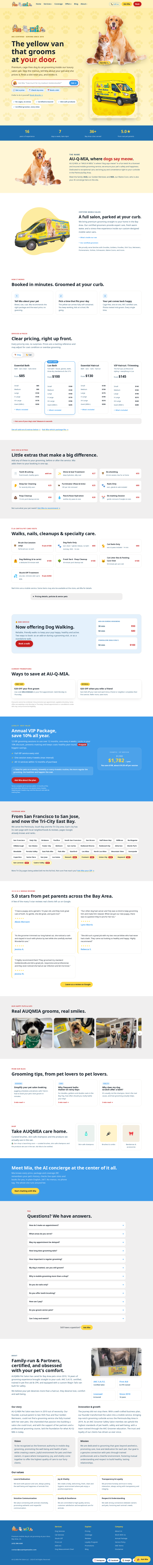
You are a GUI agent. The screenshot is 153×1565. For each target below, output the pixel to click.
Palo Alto (61, 851)
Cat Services (59, 1535)
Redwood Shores (87, 846)
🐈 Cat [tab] (29, 355)
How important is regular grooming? (45, 1259)
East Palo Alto (47, 851)
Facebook (114, 1560)
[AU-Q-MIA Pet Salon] (22, 4)
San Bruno (90, 840)
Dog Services (60, 1531)
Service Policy (120, 1542)
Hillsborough (18, 846)
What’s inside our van (88, 237)
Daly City (33, 840)
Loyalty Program (91, 1542)
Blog (76, 4)
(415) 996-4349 (17, 1543)
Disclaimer (119, 1549)
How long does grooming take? (43, 1250)
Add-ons (58, 1545)
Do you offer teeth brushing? (42, 1293)
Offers (68, 4)
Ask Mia (127, 4)
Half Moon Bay (105, 840)
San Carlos (71, 846)
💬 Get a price (18, 90)
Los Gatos (56, 857)
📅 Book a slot (53, 90)
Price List (58, 1542)
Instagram (101, 1560)
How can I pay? (36, 1301)
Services (48, 4)
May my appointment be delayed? (44, 1242)
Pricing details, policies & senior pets (51, 596)
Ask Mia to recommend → (49, 508)
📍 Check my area (36, 90)
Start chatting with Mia (25, 1191)
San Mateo (33, 846)
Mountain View (117, 851)
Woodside (17, 851)
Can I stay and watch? (39, 1318)
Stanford (73, 851)
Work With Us (120, 1535)
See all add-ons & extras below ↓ (26, 429)
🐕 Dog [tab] (17, 355)
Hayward (124, 857)
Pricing (87, 1531)
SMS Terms (119, 1545)
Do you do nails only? (38, 1284)
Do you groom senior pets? (41, 1310)
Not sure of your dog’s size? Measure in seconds (33, 421)
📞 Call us (115, 4)
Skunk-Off (59, 1538)
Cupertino (17, 857)
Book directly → (36, 95)
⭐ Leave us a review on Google (77, 984)
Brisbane (45, 840)
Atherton (119, 846)
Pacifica (56, 840)
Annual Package (121, 1538)
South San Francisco (73, 840)
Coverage (58, 4)
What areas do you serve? (40, 1234)
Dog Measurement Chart (64, 1549)
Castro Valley (41, 863)
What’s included (22, 409)
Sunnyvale (132, 851)
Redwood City (104, 846)
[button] (46, 83)
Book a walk (24, 643)
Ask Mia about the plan (25, 780)
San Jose (44, 857)
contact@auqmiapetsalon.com (24, 1549)
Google (127, 1560)
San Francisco (19, 840)
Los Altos (85, 851)
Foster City (46, 846)
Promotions (89, 1545)
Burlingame (132, 840)
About (84, 4)
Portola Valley (31, 851)
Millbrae (119, 840)
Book (137, 4)
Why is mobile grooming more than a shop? (48, 1276)
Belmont (59, 846)
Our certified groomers (89, 243)
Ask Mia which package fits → (55, 429)
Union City (105, 857)
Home (38, 4)
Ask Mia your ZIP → (85, 870)
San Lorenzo (20, 863)
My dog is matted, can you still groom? (46, 1267)
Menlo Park (132, 846)
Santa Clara (31, 857)
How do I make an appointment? (44, 1225)
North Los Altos (100, 851)
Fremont (87, 857)
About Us (118, 1531)
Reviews (88, 1538)
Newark (70, 857)
